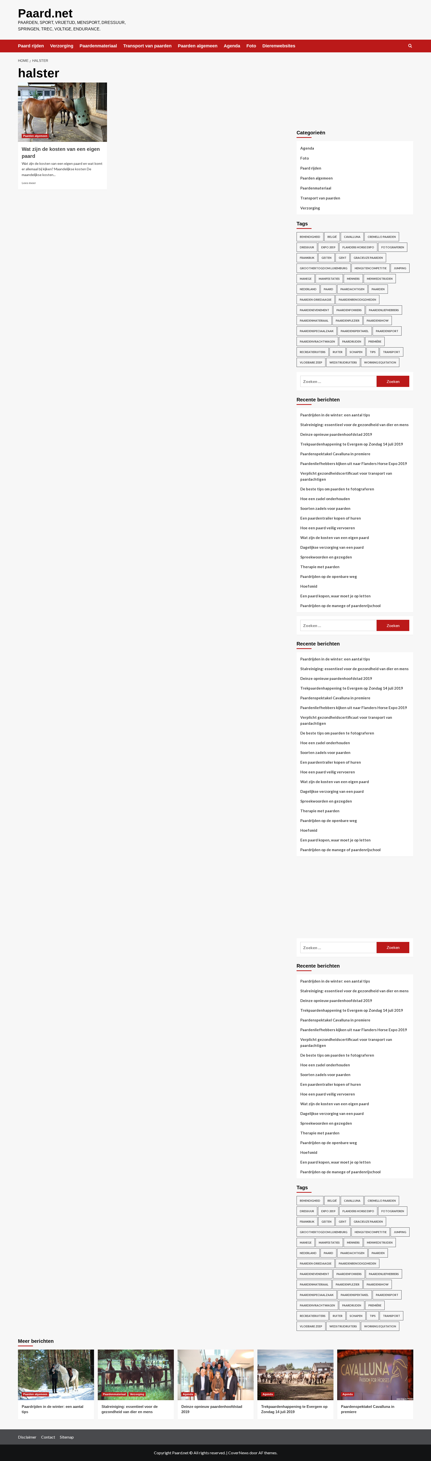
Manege (306, 278)
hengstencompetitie (371, 268)
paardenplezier (347, 320)
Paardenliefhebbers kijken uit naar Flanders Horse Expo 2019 (353, 463)
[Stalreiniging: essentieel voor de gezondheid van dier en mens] (136, 1375)
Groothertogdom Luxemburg (323, 268)
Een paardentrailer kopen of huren (330, 518)
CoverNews (238, 1452)
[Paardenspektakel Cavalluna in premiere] (375, 1375)
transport (391, 352)
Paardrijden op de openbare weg (328, 576)
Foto (251, 45)
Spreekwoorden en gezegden (326, 557)
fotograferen (392, 247)
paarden (378, 289)
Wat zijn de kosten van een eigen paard (334, 537)
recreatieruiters (312, 352)
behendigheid (310, 236)
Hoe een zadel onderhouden (325, 498)
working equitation (380, 362)
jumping (400, 268)
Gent (342, 257)
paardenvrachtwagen (317, 341)
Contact (48, 1437)
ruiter (337, 352)
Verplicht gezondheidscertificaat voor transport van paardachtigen (346, 476)
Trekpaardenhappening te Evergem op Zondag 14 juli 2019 (351, 444)
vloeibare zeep (311, 362)
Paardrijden (351, 341)
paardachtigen (352, 289)
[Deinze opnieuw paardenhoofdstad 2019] (216, 1375)
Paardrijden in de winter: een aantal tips (335, 415)
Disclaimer (27, 1437)
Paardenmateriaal (98, 45)
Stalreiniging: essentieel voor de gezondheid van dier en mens (354, 424)
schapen (356, 352)
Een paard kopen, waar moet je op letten (335, 596)
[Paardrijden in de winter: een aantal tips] (56, 1375)
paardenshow (378, 320)
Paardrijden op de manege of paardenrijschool (340, 605)
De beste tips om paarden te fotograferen (337, 489)
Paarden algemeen (197, 45)
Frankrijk (307, 257)
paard (328, 289)
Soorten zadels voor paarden (325, 508)
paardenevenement (314, 310)
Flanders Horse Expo (358, 247)
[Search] (410, 46)
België (332, 236)
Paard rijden (31, 45)
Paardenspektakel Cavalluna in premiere (335, 454)
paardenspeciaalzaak (316, 331)
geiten (326, 257)
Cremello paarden (382, 236)
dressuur (307, 247)
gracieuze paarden (368, 257)
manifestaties (329, 278)
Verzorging (61, 45)
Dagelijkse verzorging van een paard (332, 547)
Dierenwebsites (278, 45)
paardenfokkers (349, 310)
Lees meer (29, 183)
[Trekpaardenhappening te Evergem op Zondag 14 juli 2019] (295, 1375)
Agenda (232, 45)
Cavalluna (352, 236)
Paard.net (45, 13)
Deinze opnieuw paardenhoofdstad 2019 (336, 434)
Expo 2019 (328, 247)
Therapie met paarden (319, 566)
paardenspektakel (355, 331)
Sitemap (67, 1437)
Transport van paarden (147, 45)
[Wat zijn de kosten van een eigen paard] (62, 112)
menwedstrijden (380, 278)
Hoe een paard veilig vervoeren (327, 528)
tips (373, 352)
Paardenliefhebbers (384, 310)
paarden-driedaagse (315, 299)
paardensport (387, 331)
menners (353, 278)
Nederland (308, 289)
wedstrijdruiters (343, 362)
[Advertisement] (334, 901)
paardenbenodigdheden (357, 299)
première (374, 341)
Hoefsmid (308, 586)
